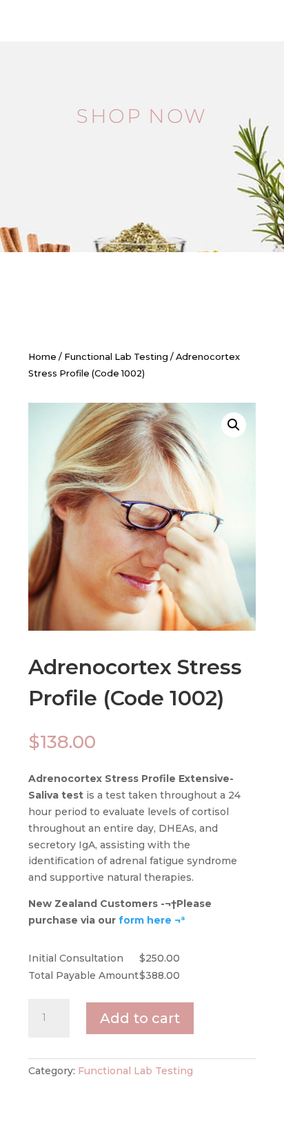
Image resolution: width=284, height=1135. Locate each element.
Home (42, 357)
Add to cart (140, 1018)
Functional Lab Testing (116, 357)
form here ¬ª (152, 920)
